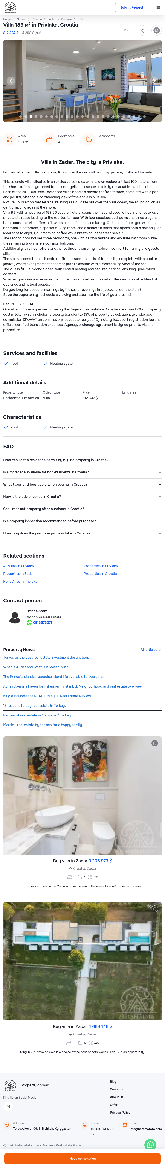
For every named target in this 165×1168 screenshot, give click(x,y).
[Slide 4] (36, 116)
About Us (116, 1097)
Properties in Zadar (18, 573)
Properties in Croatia (100, 573)
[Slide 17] (103, 116)
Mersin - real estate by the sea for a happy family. (43, 725)
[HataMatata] (10, 1085)
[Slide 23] (134, 116)
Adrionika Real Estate (44, 617)
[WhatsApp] (150, 1145)
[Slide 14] (87, 116)
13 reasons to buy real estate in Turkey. (34, 705)
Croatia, (79, 868)
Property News (19, 649)
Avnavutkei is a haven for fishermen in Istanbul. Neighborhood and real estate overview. (73, 686)
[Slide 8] (56, 116)
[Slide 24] (139, 116)
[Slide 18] (108, 116)
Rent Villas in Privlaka (20, 581)
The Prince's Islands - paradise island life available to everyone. (53, 676)
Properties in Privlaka (101, 566)
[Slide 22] (129, 116)
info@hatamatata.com (146, 1129)
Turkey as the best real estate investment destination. (46, 657)
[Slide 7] (51, 116)
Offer (113, 1105)
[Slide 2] (25, 116)
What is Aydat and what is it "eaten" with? (36, 667)
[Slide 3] (31, 116)
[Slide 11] (72, 116)
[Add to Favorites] (156, 30)
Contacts (116, 1089)
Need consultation (83, 1159)
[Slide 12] (77, 116)
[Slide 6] (46, 116)
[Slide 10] (67, 116)
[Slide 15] (93, 116)
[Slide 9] (62, 116)
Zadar (91, 868)
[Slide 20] (118, 116)
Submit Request (131, 7)
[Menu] (158, 7)
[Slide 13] (82, 116)
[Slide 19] (113, 116)
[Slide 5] (41, 116)
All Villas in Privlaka (18, 566)
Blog (113, 1082)
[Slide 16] (98, 116)
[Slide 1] (20, 116)
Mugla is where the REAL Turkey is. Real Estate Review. (47, 696)
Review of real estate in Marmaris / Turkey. (37, 715)
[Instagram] (8, 1106)
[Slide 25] (144, 116)
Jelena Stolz (37, 611)
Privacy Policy (120, 1112)
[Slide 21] (123, 116)
